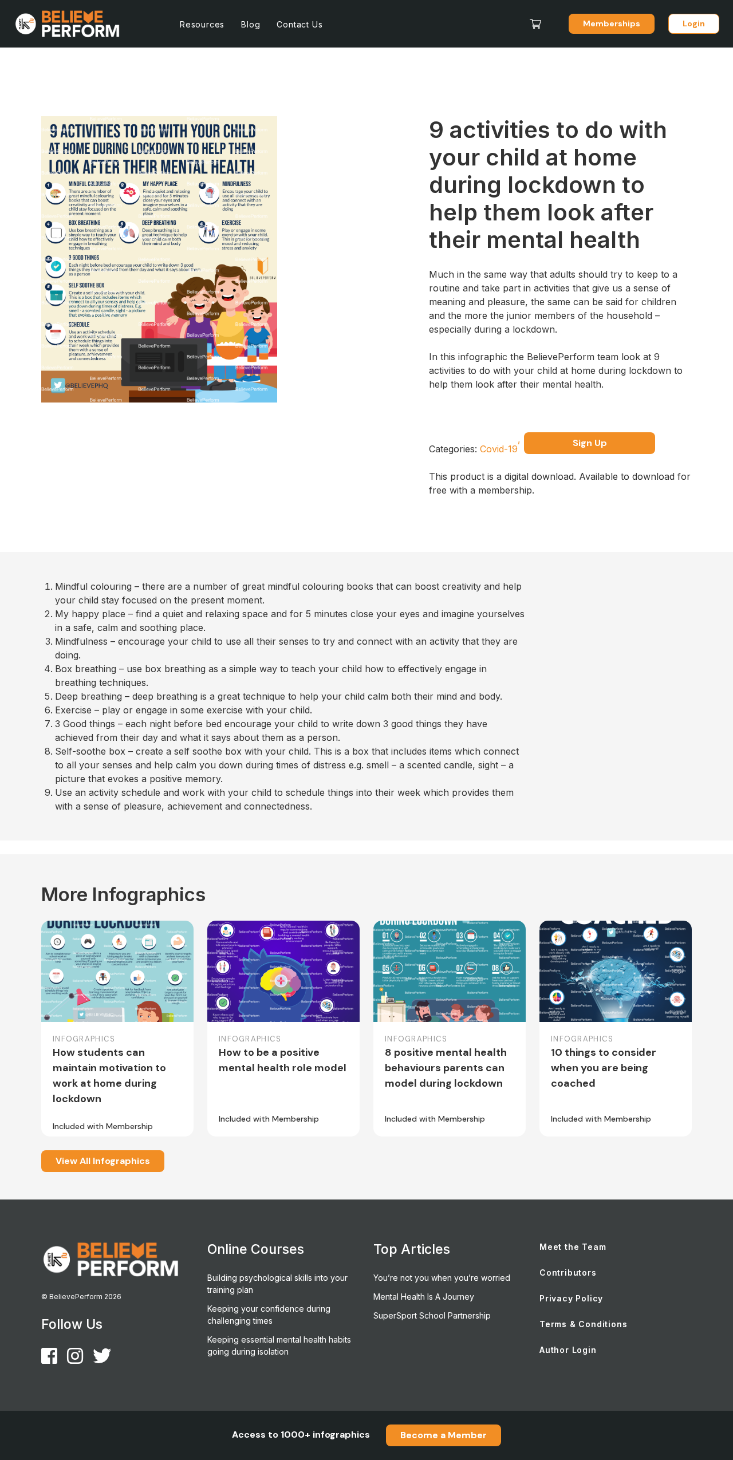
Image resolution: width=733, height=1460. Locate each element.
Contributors (568, 1272)
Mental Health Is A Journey (423, 1296)
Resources (202, 24)
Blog (250, 24)
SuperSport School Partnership (432, 1315)
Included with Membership (103, 1126)
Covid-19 (500, 449)
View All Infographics (103, 1161)
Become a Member (443, 1435)
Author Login (568, 1350)
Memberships (611, 23)
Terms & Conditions (583, 1324)
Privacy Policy (571, 1298)
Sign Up (590, 443)
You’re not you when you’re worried (441, 1278)
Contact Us (299, 24)
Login (694, 23)
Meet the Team (572, 1247)
